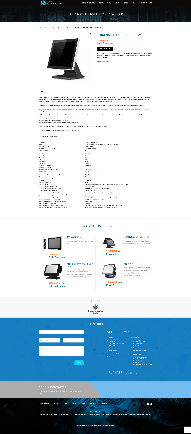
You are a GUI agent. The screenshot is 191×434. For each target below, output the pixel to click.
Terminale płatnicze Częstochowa (116, 414)
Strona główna (88, 3)
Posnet (69, 28)
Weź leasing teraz (105, 48)
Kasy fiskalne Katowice (66, 414)
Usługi (117, 3)
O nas (109, 3)
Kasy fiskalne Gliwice (81, 414)
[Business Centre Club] (95, 309)
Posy (61, 28)
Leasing (126, 3)
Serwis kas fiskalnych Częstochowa (140, 414)
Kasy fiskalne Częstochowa (48, 414)
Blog (134, 3)
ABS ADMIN (104, 403)
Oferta (101, 3)
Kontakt (143, 3)
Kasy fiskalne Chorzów (97, 414)
